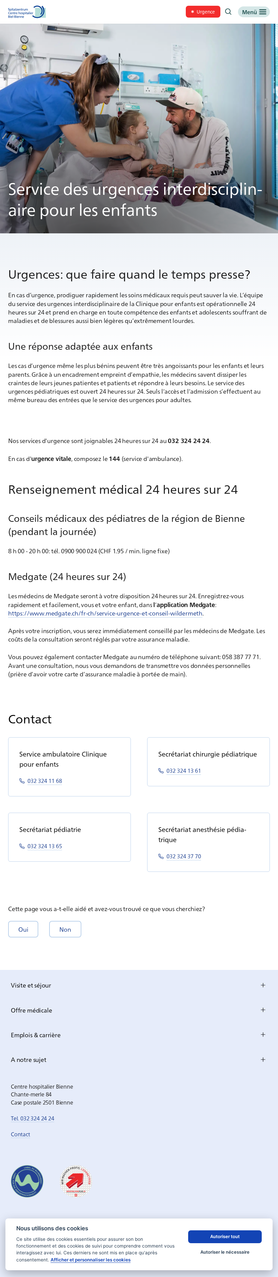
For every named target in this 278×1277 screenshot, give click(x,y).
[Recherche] (228, 12)
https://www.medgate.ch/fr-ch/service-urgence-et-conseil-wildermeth (105, 613)
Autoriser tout (225, 1236)
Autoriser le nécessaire (225, 1252)
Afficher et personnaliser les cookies (91, 1259)
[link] (203, 12)
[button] (23, 929)
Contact (20, 1134)
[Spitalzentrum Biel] (27, 11)
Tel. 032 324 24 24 (32, 1118)
